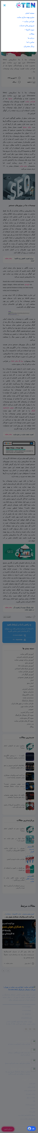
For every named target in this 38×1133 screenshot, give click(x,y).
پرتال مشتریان (29, 46)
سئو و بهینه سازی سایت (25, 17)
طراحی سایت (29, 21)
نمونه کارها (30, 30)
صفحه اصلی (29, 13)
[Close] (4, 5)
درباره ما (31, 38)
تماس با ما (30, 42)
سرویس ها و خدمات (26, 26)
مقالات (31, 34)
